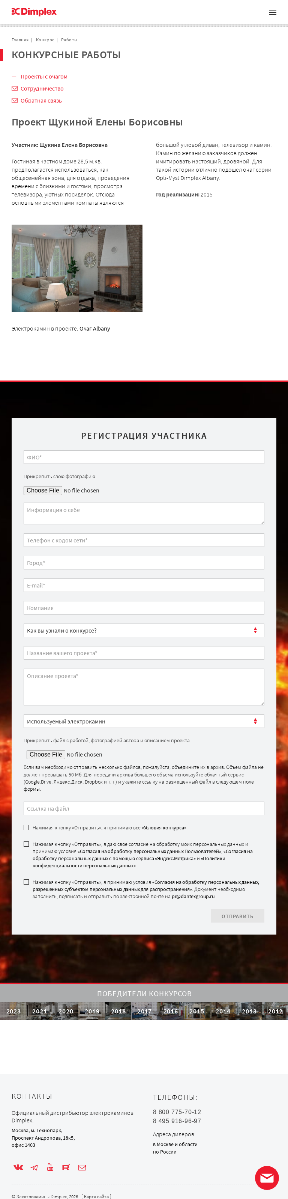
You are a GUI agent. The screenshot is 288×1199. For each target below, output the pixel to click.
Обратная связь (41, 100)
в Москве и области (175, 1144)
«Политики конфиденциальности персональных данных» (129, 862)
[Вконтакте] (18, 1167)
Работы (69, 39)
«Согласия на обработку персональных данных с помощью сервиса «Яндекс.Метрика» (143, 855)
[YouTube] (50, 1167)
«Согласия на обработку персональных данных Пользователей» (149, 851)
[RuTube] (66, 1167)
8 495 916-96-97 (177, 1121)
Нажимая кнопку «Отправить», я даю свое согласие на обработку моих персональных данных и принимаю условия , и (143, 855)
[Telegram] (34, 1167)
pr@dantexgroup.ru (193, 896)
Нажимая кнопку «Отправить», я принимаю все (109, 827)
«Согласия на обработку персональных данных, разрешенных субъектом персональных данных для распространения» (146, 885)
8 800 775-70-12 (177, 1112)
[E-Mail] (82, 1167)
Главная (20, 39)
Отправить (238, 916)
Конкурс (45, 39)
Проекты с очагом (44, 76)
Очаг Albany (95, 328)
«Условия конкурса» (164, 827)
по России (165, 1151)
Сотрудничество (42, 88)
